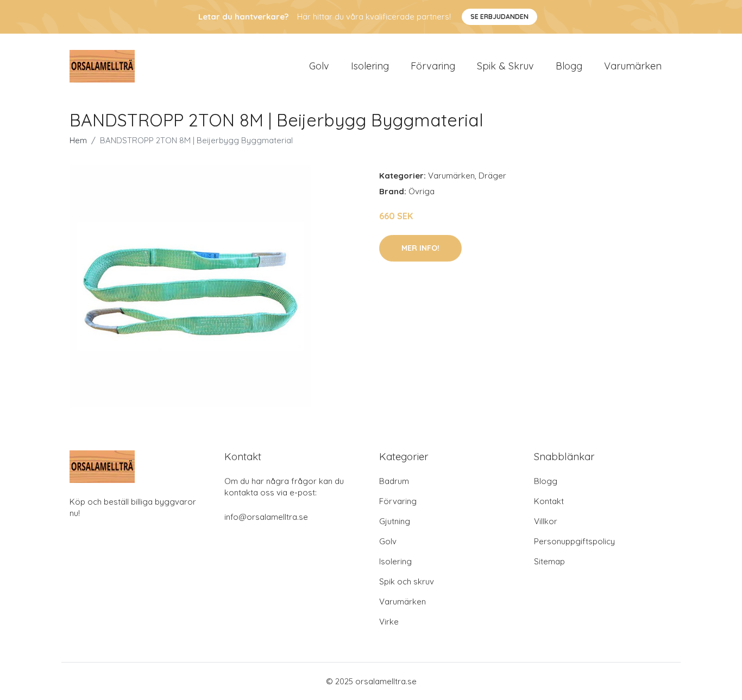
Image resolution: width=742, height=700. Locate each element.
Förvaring (433, 66)
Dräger (492, 175)
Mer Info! (420, 248)
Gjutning (394, 521)
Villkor (545, 521)
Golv (319, 66)
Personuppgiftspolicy (574, 541)
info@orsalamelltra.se (266, 517)
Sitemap (549, 561)
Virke (389, 621)
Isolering (370, 66)
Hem (78, 140)
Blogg (569, 66)
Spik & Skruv (505, 66)
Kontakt (549, 501)
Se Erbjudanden (499, 16)
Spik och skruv (406, 581)
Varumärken (633, 66)
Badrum (394, 481)
